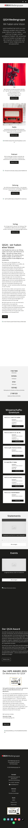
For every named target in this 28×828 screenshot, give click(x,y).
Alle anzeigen (14, 544)
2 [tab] (4, 540)
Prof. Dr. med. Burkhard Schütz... (13, 477)
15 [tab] (10, 542)
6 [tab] (12, 540)
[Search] (23, 2)
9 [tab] (18, 540)
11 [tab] (21, 540)
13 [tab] (25, 540)
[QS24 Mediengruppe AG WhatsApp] (13, 822)
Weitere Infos (14, 98)
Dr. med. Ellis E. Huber (10, 462)
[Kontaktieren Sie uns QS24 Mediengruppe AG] (4, 819)
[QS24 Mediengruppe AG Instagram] (19, 819)
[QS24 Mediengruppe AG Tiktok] (22, 819)
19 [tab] (18, 542)
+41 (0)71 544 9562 (14, 782)
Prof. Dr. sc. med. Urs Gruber (12, 417)
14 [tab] (8, 542)
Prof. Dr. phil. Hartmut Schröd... (13, 447)
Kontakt (14, 791)
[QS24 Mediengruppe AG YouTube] (15, 819)
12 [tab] (23, 540)
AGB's (13, 800)
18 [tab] (16, 542)
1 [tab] (2, 540)
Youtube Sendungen (14, 793)
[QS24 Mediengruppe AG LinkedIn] (12, 819)
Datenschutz (14, 802)
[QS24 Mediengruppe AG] (14, 5)
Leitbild (5, 316)
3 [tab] (6, 540)
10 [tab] (20, 540)
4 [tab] (8, 540)
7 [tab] (14, 540)
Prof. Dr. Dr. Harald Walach (12, 492)
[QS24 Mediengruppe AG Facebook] (8, 819)
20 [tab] (20, 542)
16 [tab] (12, 542)
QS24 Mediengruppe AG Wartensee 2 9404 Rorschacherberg (14, 778)
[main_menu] (25, 2)
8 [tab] (16, 540)
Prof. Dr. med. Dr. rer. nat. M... (12, 432)
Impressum (13, 804)
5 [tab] (10, 540)
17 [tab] (14, 542)
